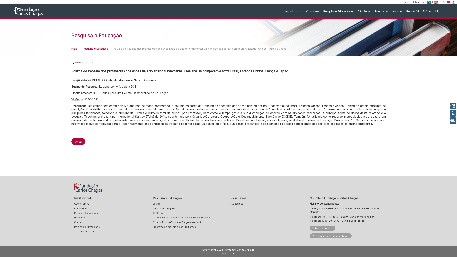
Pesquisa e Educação (95, 48)
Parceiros (79, 217)
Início (74, 48)
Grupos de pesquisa (164, 208)
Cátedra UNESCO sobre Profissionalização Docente (182, 217)
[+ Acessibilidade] (453, 120)
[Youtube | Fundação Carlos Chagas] (448, 2)
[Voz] (453, 113)
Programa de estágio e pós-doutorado (174, 227)
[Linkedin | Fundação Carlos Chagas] (443, 2)
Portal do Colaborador (86, 213)
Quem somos (81, 203)
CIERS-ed (158, 213)
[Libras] (453, 106)
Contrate (419, 2)
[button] (293, 11)
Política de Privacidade (87, 227)
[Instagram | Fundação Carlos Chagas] (453, 2)
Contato (408, 2)
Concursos (237, 203)
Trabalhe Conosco (84, 231)
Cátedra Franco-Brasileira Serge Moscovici (177, 222)
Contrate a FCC (82, 208)
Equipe (156, 203)
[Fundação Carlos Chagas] (428, 2)
